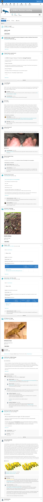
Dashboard (21, 4)
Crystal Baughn (7, 83)
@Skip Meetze (29, 353)
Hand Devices (10, 249)
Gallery (18, 20)
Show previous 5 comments (9, 476)
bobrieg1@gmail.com (10, 481)
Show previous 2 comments (9, 115)
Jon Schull (8, 91)
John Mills (8, 433)
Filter (3, 23)
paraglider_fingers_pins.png (10, 473)
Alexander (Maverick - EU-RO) (11, 198)
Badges (14, 4)
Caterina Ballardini (7, 175)
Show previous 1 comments (9, 162)
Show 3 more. (22, 315)
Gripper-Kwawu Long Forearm (10, 53)
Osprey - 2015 (7, 245)
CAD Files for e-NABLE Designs (10, 357)
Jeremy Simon (6, 319)
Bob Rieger (8, 478)
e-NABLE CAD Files (30, 404)
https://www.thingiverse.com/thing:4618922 (29, 380)
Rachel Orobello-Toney (8, 156)
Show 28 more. (21, 437)
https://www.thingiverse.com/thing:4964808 (12, 179)
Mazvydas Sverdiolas (7, 411)
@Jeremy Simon (6, 353)
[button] (41, 26)
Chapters (6, 4)
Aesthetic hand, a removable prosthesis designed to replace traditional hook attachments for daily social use (21, 38)
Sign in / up (39, 1)
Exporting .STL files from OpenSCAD (11, 410)
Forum (3, 4)
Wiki (9, 20)
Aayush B (8, 388)
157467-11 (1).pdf (7, 26)
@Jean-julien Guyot (13, 380)
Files (13, 20)
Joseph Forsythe (6, 209)
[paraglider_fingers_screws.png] (13, 462)
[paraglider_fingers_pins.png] (30, 462)
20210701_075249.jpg (8, 208)
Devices (10, 4)
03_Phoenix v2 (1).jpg (8, 318)
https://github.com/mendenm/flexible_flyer (14, 487)
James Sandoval (9, 167)
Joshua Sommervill (8, 127)
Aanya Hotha (6, 54)
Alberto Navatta (11, 379)
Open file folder (7, 33)
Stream (4, 20)
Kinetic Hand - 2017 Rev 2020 (10, 278)
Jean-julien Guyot (9, 375)
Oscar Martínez (6, 27)
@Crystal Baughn (9, 97)
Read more (6, 49)
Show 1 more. (22, 80)
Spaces (26, 4)
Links (17, 4)
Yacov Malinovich (7, 39)
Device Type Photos (9, 342)
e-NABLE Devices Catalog (21, 10)
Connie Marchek (9, 96)
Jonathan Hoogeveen (12, 393)
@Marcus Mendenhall (10, 479)
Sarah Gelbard (9, 116)
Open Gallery (7, 241)
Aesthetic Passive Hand (8, 174)
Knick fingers (8, 238)
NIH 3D (10, 400)
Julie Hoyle (6, 100)
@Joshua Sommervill (10, 151)
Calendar (29, 4)
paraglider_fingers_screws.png (11, 472)
